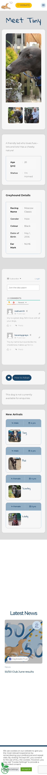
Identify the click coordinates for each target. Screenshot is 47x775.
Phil (24, 460)
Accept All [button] (26, 769)
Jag (24, 432)
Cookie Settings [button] (11, 769)
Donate (25, 5)
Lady (25, 516)
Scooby (26, 488)
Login (37, 279)
